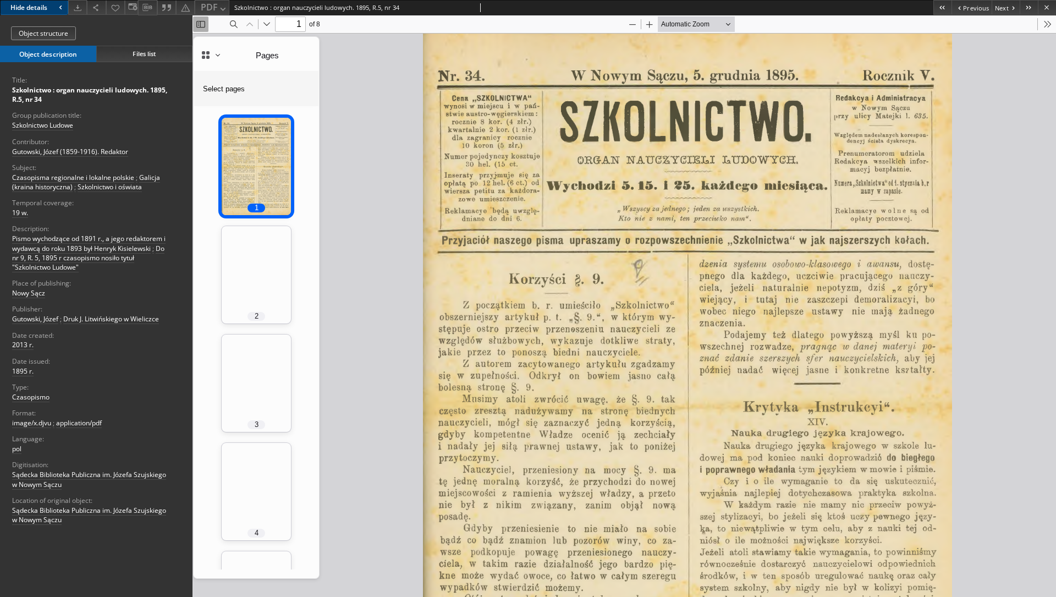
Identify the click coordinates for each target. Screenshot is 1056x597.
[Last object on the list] (1029, 7)
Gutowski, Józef (35, 319)
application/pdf (79, 423)
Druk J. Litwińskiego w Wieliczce (111, 319)
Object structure (43, 33)
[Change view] (131, 7)
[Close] (1047, 7)
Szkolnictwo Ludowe (42, 125)
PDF (209, 7)
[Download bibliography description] (147, 7)
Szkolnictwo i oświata (110, 186)
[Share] (96, 7)
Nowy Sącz (28, 293)
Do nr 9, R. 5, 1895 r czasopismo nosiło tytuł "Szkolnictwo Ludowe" (88, 258)
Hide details (28, 7)
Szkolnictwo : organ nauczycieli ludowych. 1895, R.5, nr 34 (89, 94)
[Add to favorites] (115, 7)
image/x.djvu (31, 423)
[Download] (77, 7)
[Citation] (166, 7)
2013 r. (23, 344)
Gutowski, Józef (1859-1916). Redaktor (70, 151)
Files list (144, 54)
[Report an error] (185, 7)
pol (16, 448)
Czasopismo (31, 397)
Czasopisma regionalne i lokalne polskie (73, 177)
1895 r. (23, 371)
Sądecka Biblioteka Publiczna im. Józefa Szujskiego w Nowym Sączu (89, 515)
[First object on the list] (942, 7)
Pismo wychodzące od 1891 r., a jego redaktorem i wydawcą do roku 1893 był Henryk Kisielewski (89, 243)
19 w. (20, 212)
